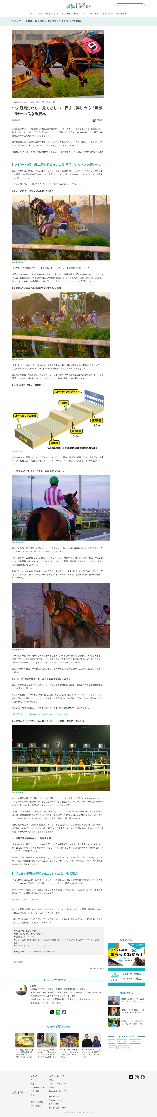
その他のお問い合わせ (57, 1108)
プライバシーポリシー (57, 1084)
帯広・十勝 (94, 14)
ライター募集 (54, 1104)
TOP (14, 21)
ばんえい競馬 (34, 102)
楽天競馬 (19, 451)
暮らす (75, 14)
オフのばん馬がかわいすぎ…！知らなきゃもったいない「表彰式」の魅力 (69, 1053)
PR (20, 21)
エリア (84, 14)
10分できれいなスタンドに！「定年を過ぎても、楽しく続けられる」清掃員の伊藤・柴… (46, 1053)
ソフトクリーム (124, 1047)
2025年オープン (135, 1041)
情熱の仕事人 (121, 14)
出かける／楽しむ (52, 14)
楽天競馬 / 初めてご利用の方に (25, 899)
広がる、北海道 (107, 14)
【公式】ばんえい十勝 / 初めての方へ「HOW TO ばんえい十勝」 (40, 714)
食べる (33, 14)
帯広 (42, 102)
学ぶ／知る (66, 14)
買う (40, 14)
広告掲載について (55, 1100)
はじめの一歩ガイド (21, 102)
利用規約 (52, 1087)
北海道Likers (20, 262)
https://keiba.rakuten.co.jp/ (44, 952)
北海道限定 (112, 1047)
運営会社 (52, 1080)
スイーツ (111, 1041)
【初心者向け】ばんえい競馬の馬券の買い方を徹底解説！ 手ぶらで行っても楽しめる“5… (24, 1053)
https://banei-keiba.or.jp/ (36, 946)
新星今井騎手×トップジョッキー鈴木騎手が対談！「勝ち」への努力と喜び (91, 1053)
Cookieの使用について (57, 1091)
